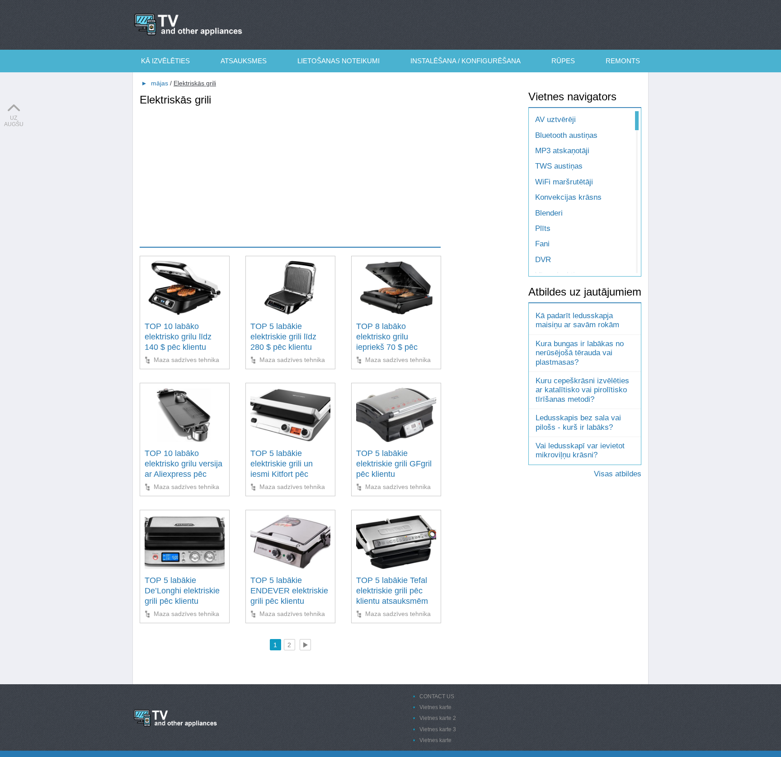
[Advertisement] (290, 170)
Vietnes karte (435, 707)
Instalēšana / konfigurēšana (465, 61)
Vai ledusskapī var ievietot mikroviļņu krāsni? (580, 450)
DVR (543, 259)
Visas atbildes (617, 474)
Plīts (542, 228)
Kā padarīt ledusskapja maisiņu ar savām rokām (577, 320)
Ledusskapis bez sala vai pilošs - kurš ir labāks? (578, 422)
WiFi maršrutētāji (564, 182)
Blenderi (549, 213)
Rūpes (563, 61)
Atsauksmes (244, 61)
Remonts (623, 61)
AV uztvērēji (555, 119)
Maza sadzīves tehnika (186, 359)
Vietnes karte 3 (437, 729)
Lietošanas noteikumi (338, 61)
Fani (542, 244)
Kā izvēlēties (165, 61)
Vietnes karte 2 (437, 718)
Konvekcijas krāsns (568, 197)
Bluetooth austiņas (566, 135)
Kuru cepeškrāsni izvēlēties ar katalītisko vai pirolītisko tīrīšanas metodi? (582, 390)
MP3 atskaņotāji (562, 150)
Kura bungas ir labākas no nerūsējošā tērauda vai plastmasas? (580, 353)
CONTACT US (436, 696)
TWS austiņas (559, 166)
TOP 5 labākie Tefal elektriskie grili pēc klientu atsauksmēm (392, 591)
